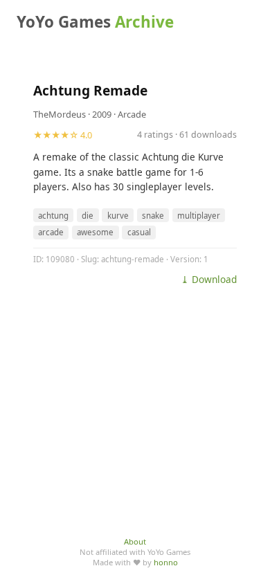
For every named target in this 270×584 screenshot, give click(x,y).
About (135, 541)
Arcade (132, 114)
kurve (118, 215)
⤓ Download (209, 279)
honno (166, 562)
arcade (51, 232)
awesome (95, 232)
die (87, 215)
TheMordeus (59, 114)
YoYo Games (95, 22)
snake (153, 215)
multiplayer (198, 215)
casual (139, 232)
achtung (53, 215)
